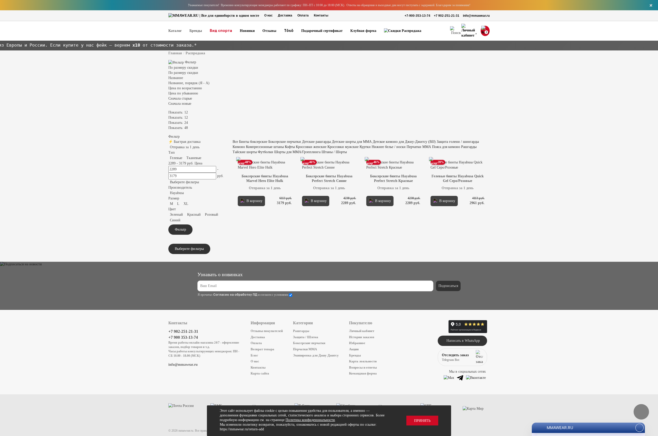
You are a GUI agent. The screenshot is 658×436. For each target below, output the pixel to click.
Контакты (321, 15)
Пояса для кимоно (446, 147)
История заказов (361, 337)
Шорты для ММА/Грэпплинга (298, 152)
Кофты (290, 147)
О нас (268, 15)
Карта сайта (260, 373)
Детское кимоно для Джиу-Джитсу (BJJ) (404, 142)
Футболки (265, 152)
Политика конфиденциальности (310, 420)
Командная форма (363, 373)
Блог (254, 355)
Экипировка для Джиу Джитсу (316, 355)
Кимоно (239, 147)
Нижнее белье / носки (389, 147)
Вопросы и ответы (363, 367)
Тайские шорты (245, 152)
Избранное (357, 343)
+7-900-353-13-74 (417, 16)
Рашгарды (469, 147)
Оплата (303, 15)
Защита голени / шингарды (458, 142)
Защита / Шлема (305, 337)
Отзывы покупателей (267, 331)
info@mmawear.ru (476, 16)
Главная (175, 53)
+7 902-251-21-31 (446, 16)
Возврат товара (262, 349)
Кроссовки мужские (343, 147)
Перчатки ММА (419, 147)
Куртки (365, 147)
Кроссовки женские (311, 147)
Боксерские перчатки (284, 142)
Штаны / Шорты (334, 152)
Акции (354, 349)
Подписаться (448, 286)
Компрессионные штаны (265, 147)
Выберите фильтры (184, 182)
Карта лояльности (363, 361)
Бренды (355, 355)
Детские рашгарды (316, 142)
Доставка (285, 15)
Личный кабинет (361, 331)
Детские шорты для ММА (352, 142)
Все (235, 142)
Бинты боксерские (253, 142)
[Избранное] (477, 31)
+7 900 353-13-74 (183, 337)
